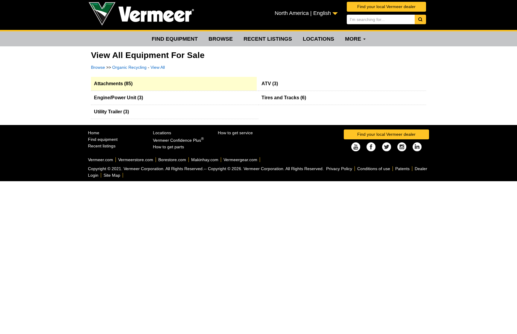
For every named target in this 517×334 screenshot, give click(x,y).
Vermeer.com (100, 159)
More (354, 39)
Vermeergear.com (240, 159)
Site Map (112, 175)
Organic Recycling (129, 67)
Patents (402, 168)
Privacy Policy (339, 168)
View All (157, 67)
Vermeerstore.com (135, 159)
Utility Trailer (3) (111, 111)
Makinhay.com (204, 159)
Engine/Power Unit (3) (118, 97)
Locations (318, 39)
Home (93, 132)
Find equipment (175, 39)
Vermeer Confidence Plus (178, 140)
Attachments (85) (113, 83)
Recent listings (268, 39)
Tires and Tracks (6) (283, 97)
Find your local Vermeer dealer (386, 6)
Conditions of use (373, 168)
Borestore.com (172, 159)
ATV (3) (269, 83)
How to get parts (168, 146)
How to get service (235, 132)
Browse (221, 39)
